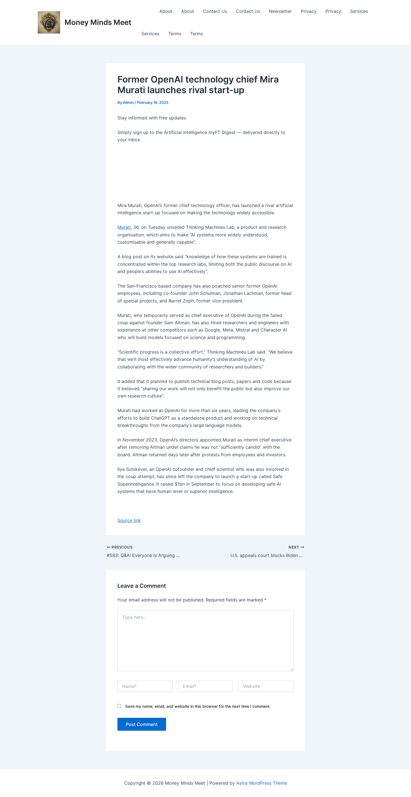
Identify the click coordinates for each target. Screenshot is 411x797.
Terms (174, 33)
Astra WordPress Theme (261, 783)
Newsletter (280, 11)
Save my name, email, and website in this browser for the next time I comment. (198, 706)
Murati (124, 227)
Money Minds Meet (98, 22)
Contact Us (215, 11)
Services (359, 11)
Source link (129, 520)
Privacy (308, 11)
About (165, 11)
